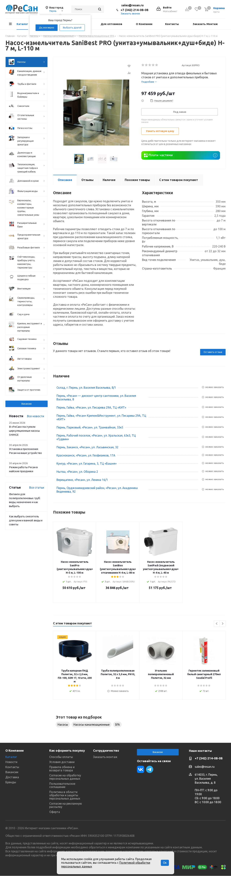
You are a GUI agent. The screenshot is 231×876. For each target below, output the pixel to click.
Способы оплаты (61, 757)
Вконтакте (140, 769)
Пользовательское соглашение (62, 785)
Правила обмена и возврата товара (62, 768)
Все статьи (36, 487)
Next (223, 624)
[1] (143, 65)
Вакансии (26, 403)
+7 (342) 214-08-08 (134, 10)
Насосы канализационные (91, 724)
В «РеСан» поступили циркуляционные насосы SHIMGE (24, 430)
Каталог (11, 757)
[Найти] (99, 9)
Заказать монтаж (105, 757)
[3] (150, 65)
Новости (11, 762)
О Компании (14, 750)
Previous (217, 624)
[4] (153, 65)
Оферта (54, 811)
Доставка (12, 777)
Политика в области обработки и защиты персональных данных (64, 795)
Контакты (12, 767)
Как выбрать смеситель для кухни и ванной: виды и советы (25, 520)
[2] (146, 65)
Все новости (35, 416)
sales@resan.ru (132, 5)
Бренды (10, 782)
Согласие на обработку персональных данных (65, 777)
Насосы (63, 724)
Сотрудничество (106, 750)
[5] (156, 65)
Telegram (149, 769)
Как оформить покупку (67, 750)
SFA (117, 724)
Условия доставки (62, 762)
